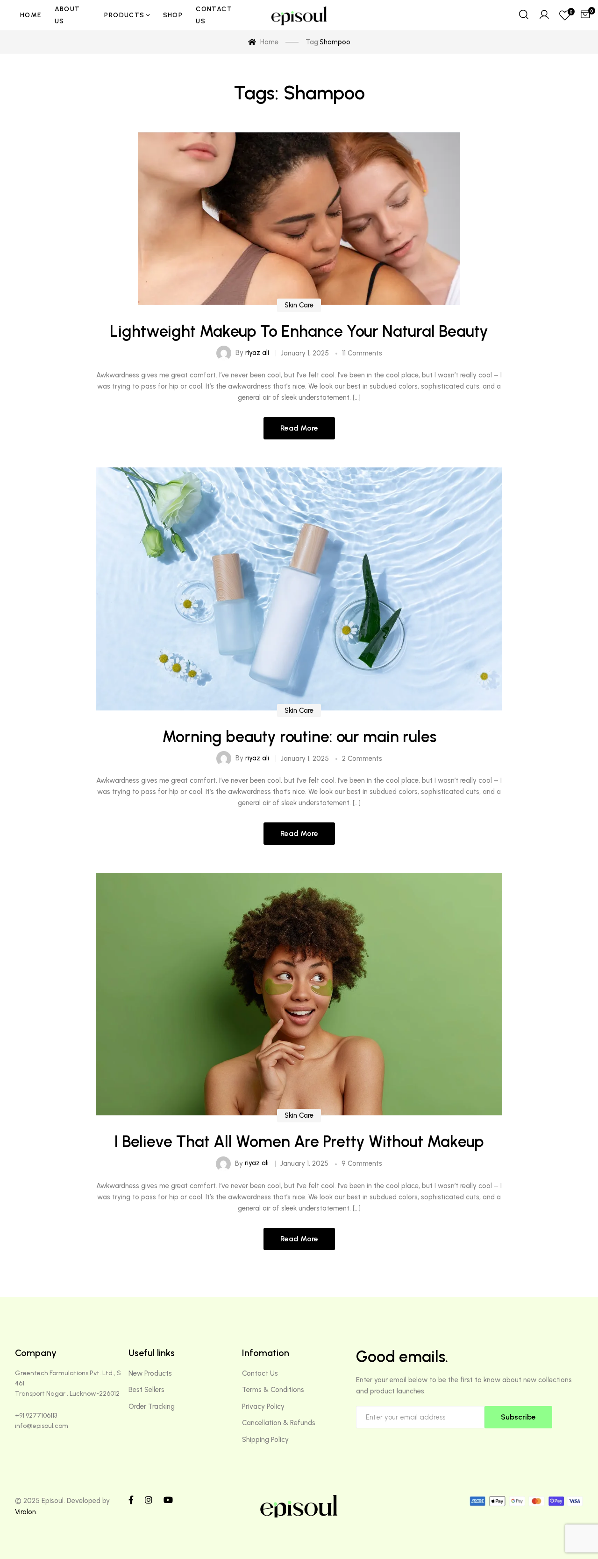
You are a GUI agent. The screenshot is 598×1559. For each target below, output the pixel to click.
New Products (150, 1373)
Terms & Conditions (273, 1389)
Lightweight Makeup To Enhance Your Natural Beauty (299, 331)
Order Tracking (151, 1406)
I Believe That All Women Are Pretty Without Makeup (299, 1141)
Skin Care (299, 305)
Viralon (25, 1512)
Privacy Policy (263, 1406)
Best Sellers (146, 1389)
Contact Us (260, 1373)
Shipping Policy (265, 1439)
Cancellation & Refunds (278, 1423)
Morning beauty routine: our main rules (299, 736)
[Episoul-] (299, 15)
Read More (299, 428)
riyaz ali (257, 352)
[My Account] (544, 15)
